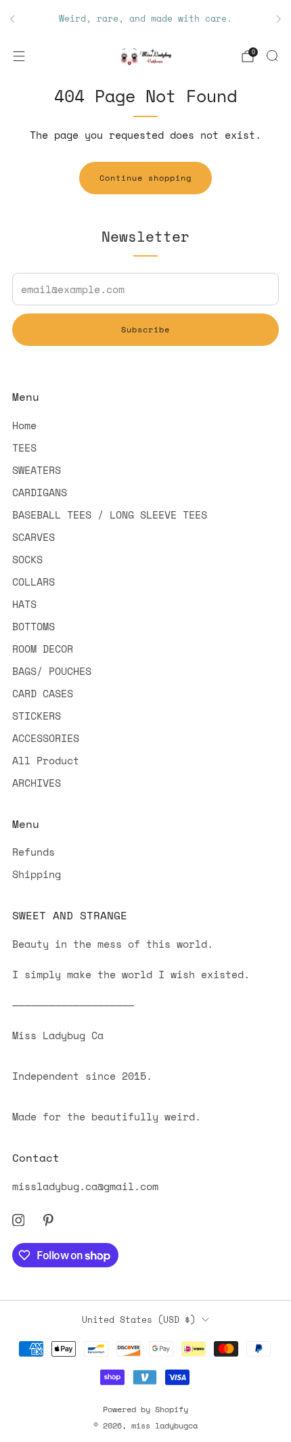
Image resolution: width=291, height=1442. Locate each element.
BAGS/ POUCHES (51, 670)
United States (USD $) (139, 1319)
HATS (24, 603)
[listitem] (145, 19)
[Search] (272, 55)
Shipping (36, 874)
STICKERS (36, 715)
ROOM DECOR (42, 648)
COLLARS (33, 581)
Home (24, 425)
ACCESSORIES (45, 737)
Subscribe (145, 329)
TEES (24, 447)
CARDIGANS (39, 492)
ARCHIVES (36, 782)
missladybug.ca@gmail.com (85, 1186)
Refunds (33, 851)
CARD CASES (42, 693)
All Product (45, 760)
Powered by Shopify (145, 1409)
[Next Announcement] (279, 19)
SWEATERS (36, 469)
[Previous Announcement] (12, 19)
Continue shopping (145, 177)
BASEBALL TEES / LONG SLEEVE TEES (109, 514)
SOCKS (27, 559)
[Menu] (19, 56)
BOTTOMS (33, 626)
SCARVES (33, 536)
